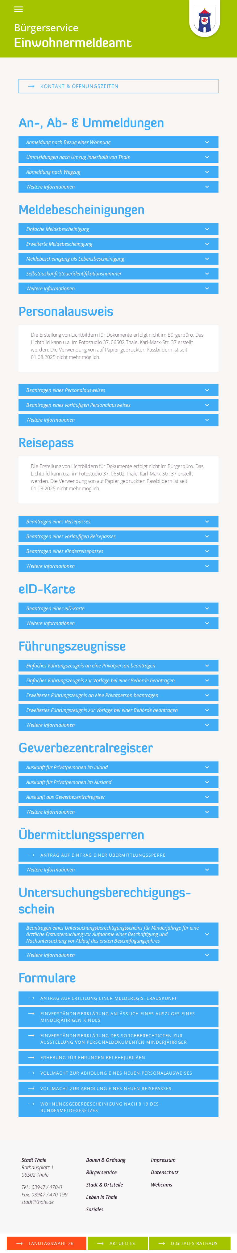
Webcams (161, 1184)
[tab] (118, 142)
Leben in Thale (101, 1197)
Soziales (94, 1209)
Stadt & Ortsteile (104, 1184)
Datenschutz (164, 1172)
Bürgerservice (101, 1172)
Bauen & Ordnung (105, 1160)
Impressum (163, 1160)
